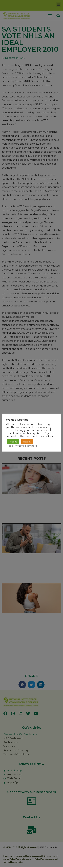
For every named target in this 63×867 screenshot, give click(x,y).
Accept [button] (13, 441)
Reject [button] (27, 441)
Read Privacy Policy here (22, 445)
